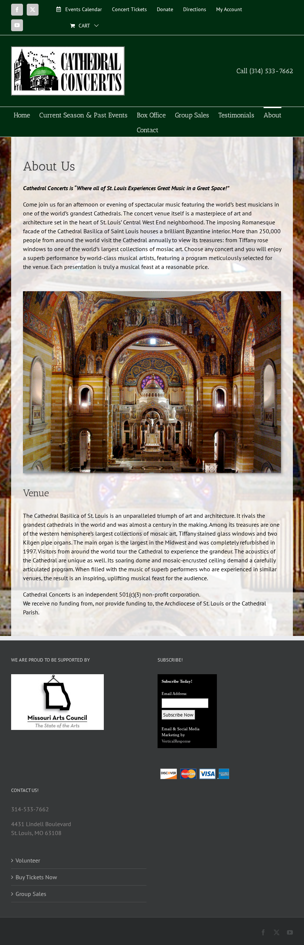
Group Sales (31, 893)
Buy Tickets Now (36, 877)
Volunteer (28, 860)
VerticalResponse (176, 741)
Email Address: (174, 693)
